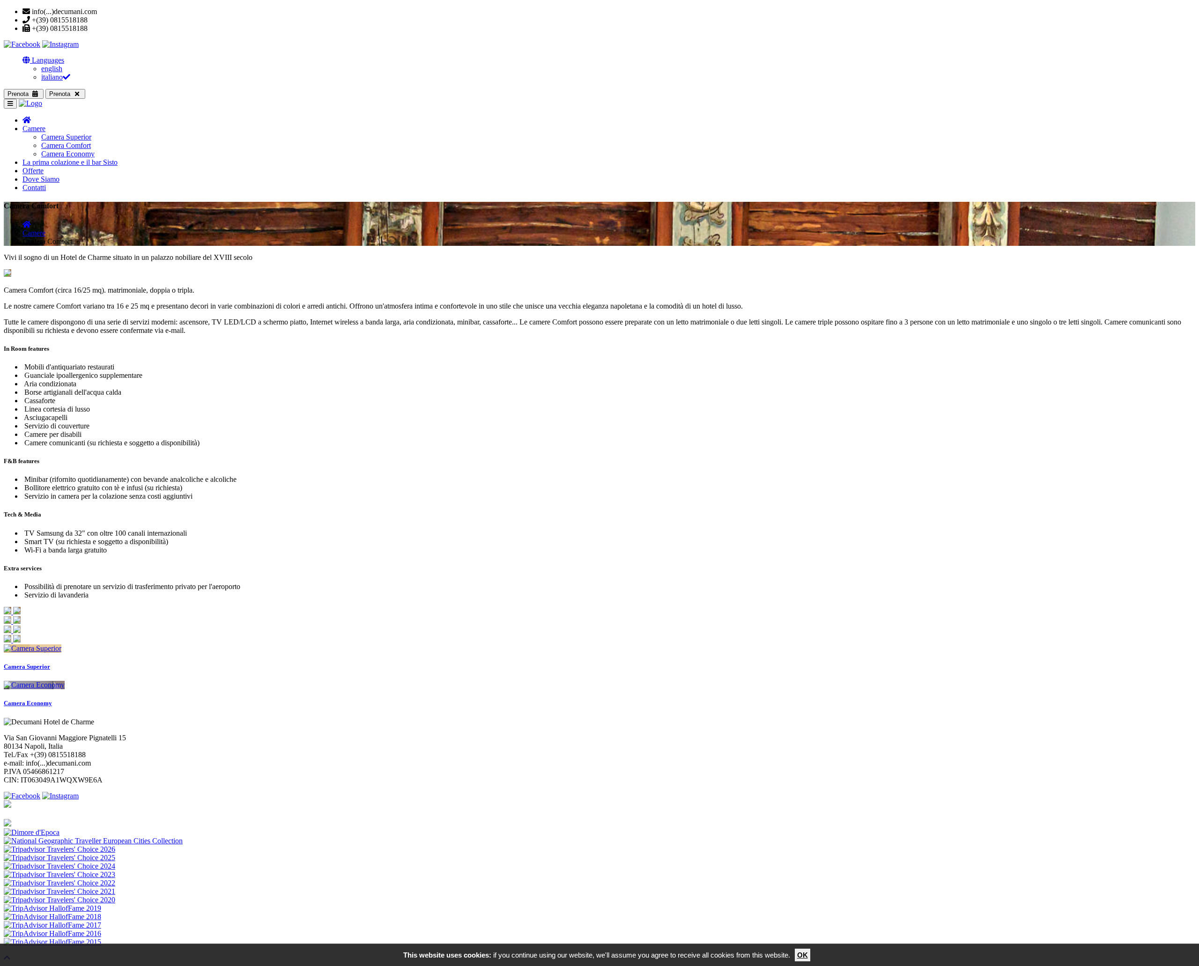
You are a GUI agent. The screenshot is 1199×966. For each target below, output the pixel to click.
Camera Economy (68, 154)
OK (802, 955)
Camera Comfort (66, 145)
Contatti (34, 188)
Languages (47, 60)
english (51, 69)
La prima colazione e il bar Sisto (70, 162)
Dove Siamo (40, 179)
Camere (33, 129)
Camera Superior (66, 137)
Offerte (33, 171)
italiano (52, 77)
